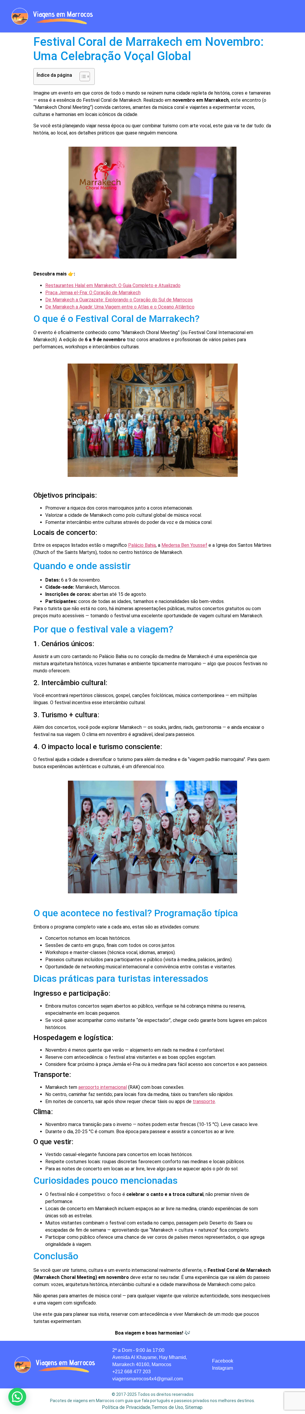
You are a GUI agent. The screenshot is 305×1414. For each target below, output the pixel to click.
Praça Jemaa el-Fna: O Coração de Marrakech (93, 292)
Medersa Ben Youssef (184, 545)
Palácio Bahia (142, 545)
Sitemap (194, 1407)
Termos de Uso (167, 1407)
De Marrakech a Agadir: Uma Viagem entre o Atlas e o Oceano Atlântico (119, 307)
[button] (190, 16)
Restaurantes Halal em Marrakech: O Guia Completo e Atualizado (112, 285)
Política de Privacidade (126, 1407)
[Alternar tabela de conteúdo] (81, 76)
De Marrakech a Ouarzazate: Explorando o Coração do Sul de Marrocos (119, 300)
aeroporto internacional (102, 1087)
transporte (204, 1101)
